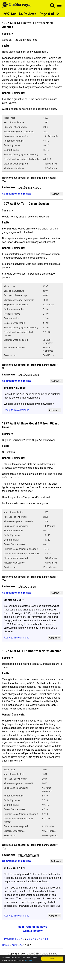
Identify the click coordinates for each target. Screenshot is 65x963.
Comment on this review (16, 193)
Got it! (52, 958)
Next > (46, 939)
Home (5, 945)
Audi (14, 945)
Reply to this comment (16, 410)
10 (34, 939)
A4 (21, 945)
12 (40, 939)
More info (28, 960)
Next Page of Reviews (32, 927)
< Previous (8, 939)
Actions (55, 194)
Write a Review (33, 931)
